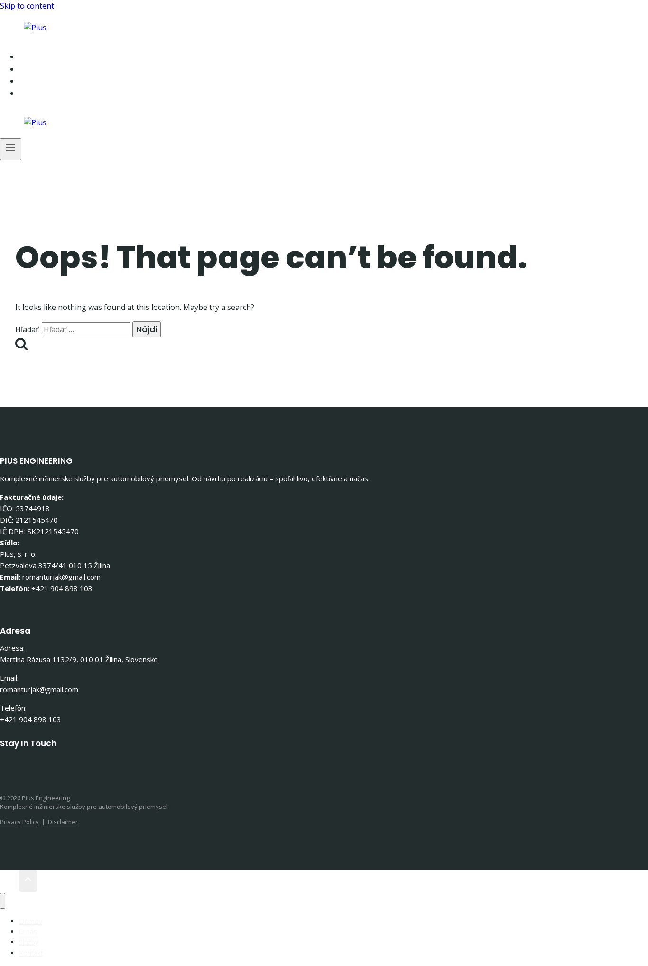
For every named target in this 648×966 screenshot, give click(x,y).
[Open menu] (10, 149)
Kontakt (51, 93)
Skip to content (27, 5)
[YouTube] (49, 766)
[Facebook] (7, 766)
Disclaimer (63, 821)
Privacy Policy (19, 821)
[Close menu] (2, 901)
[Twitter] (21, 766)
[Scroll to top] (9, 881)
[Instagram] (35, 766)
